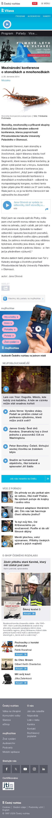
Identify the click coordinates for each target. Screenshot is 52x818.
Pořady (21, 33)
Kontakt (31, 728)
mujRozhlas (7, 308)
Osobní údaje (19, 807)
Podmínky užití (36, 807)
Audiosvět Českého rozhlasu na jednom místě (23, 356)
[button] (46, 209)
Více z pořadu (12, 488)
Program (20, 16)
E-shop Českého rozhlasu (20, 555)
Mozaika (5, 80)
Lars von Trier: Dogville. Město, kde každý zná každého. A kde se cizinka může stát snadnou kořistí (25, 400)
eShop (6, 724)
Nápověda (32, 715)
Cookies (6, 807)
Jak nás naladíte (35, 711)
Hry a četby (10, 317)
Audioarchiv (34, 16)
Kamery (47, 16)
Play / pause (7, 205)
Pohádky (8, 329)
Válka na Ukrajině (12, 711)
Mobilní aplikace (11, 752)
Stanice (7, 720)
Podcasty (8, 747)
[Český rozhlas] (10, 3)
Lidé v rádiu (33, 720)
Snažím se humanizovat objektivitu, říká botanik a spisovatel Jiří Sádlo (24, 463)
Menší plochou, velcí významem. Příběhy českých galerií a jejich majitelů (32, 540)
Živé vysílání (10, 342)
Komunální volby (11, 715)
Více (33, 33)
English (5, 810)
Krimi (7, 323)
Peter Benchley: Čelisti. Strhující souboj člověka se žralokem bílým (29, 449)
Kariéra (31, 724)
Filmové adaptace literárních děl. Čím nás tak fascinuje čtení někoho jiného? (32, 511)
